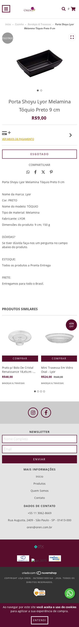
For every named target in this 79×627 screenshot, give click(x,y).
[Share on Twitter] (43, 172)
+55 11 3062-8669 (39, 513)
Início (8, 24)
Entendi (39, 620)
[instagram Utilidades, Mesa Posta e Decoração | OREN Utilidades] (33, 413)
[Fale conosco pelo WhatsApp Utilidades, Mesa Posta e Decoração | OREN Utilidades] (70, 593)
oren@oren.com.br (39, 527)
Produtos (39, 483)
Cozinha (19, 24)
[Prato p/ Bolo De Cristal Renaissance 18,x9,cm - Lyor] (20, 337)
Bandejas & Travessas (39, 24)
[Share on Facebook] (35, 172)
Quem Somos (40, 491)
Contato (39, 498)
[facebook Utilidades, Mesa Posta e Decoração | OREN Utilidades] (46, 413)
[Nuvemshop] (39, 574)
